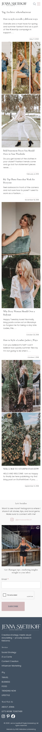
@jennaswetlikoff (23, 519)
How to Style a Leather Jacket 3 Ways (20, 340)
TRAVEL (5, 677)
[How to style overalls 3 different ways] (21, 67)
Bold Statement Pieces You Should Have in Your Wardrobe (18, 152)
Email (5, 579)
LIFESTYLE (6, 695)
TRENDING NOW (9, 690)
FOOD (4, 686)
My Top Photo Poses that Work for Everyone (19, 181)
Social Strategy (9, 652)
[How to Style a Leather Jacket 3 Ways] (21, 386)
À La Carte (7, 656)
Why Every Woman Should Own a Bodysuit (19, 313)
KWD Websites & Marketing (25, 729)
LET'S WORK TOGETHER (12, 711)
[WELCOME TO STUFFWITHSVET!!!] (21, 439)
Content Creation (10, 661)
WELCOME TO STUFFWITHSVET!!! (21, 469)
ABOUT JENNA (8, 707)
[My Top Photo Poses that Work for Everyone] (21, 228)
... (13, 32)
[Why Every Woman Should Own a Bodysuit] (21, 281)
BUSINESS (6, 682)
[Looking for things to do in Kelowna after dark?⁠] (21, 550)
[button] (34, 4)
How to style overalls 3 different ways (20, 19)
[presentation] (18, 595)
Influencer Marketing (11, 665)
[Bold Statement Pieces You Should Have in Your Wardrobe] (21, 120)
